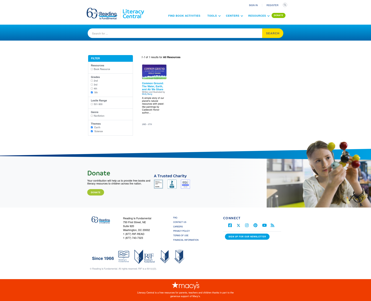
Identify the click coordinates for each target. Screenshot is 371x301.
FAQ (175, 217)
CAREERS (178, 226)
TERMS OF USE (182, 235)
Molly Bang (147, 93)
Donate (95, 192)
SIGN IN (253, 5)
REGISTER (273, 5)
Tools (212, 16)
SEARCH (285, 5)
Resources (257, 16)
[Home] (104, 9)
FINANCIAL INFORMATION (186, 239)
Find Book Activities (184, 16)
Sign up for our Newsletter (247, 236)
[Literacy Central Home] (133, 9)
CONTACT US (180, 222)
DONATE (278, 15)
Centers (232, 16)
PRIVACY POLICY (181, 230)
